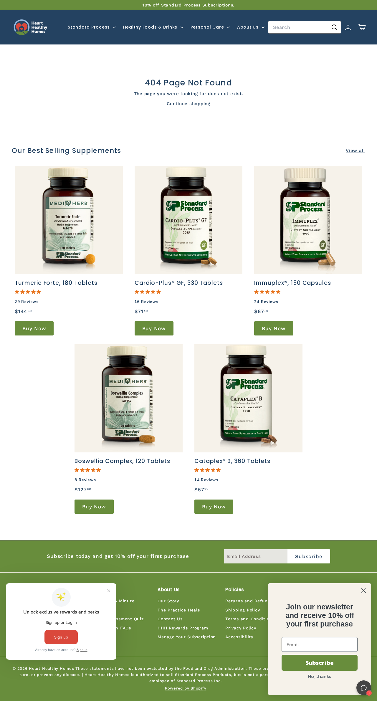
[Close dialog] (363, 591)
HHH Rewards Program (183, 628)
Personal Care (208, 27)
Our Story (168, 601)
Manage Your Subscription (187, 636)
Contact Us (170, 618)
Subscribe (319, 662)
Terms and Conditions (250, 618)
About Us (248, 27)
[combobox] (304, 27)
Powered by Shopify (185, 688)
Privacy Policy (240, 628)
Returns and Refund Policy (255, 601)
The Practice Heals (179, 610)
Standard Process (89, 27)
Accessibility (239, 636)
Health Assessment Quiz (117, 618)
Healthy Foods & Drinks (151, 27)
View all (355, 150)
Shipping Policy (242, 610)
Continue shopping (188, 103)
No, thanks (319, 676)
